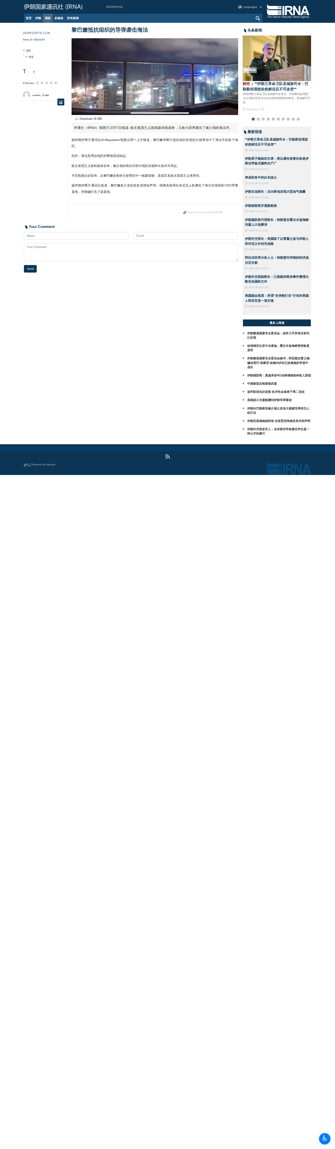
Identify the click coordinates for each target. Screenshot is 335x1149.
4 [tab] (268, 119)
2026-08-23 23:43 (258, 169)
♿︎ (325, 1138)
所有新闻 (73, 18)
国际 (48, 18)
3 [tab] (263, 119)
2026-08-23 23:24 (258, 249)
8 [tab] (288, 119)
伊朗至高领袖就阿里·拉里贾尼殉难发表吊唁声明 (278, 421)
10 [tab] (298, 119)
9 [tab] (293, 119)
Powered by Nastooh (43, 464)
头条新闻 (254, 30)
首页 (29, 18)
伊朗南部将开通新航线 (261, 205)
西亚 (31, 57)
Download (90, 118)
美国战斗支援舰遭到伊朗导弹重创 (269, 400)
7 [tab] (283, 119)
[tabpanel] (277, 73)
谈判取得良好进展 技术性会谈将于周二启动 (275, 391)
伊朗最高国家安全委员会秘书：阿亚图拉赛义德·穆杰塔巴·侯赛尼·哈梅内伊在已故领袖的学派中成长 (278, 363)
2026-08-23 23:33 (258, 211)
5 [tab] (273, 119)
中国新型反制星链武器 (262, 383)
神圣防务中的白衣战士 (261, 177)
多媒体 (58, 18)
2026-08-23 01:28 (258, 287)
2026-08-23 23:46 (258, 150)
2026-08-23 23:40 (258, 183)
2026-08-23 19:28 (258, 268)
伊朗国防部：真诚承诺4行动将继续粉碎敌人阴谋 (279, 375)
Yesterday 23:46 (255, 109)
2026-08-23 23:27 (258, 230)
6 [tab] (278, 119)
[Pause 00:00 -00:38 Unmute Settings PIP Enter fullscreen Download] (155, 76)
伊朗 (38, 18)
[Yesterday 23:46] (277, 58)
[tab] (277, 323)
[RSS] (168, 456)
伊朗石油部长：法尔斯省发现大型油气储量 (275, 191)
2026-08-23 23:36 (258, 197)
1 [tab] (253, 119)
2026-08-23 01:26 (258, 306)
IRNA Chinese (60, 6)
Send (30, 269)
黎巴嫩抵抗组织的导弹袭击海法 (110, 30)
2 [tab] (258, 119)
